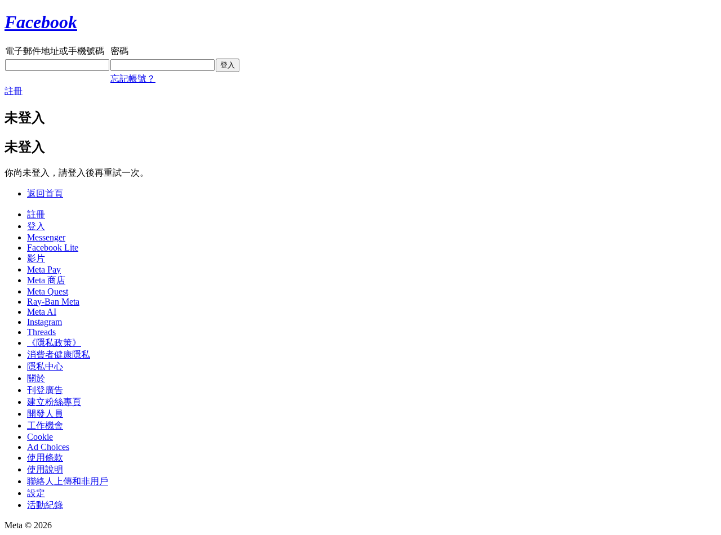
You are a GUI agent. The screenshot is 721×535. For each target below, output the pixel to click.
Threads (41, 332)
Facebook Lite (52, 247)
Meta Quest (47, 291)
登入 (36, 226)
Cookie (40, 437)
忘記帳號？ (132, 78)
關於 (36, 378)
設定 (36, 493)
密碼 (119, 51)
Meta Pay (44, 269)
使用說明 (45, 469)
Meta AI (41, 311)
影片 (36, 258)
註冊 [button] (14, 91)
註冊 (36, 214)
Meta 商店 (46, 280)
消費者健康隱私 (58, 354)
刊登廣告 (45, 390)
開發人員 (45, 413)
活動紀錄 (45, 505)
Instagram (44, 322)
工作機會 (45, 425)
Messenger (46, 237)
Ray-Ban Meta (53, 301)
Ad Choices (48, 447)
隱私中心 (45, 366)
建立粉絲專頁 (54, 402)
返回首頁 (45, 193)
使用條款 (45, 457)
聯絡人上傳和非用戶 (67, 481)
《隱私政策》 (54, 342)
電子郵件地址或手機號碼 (54, 51)
